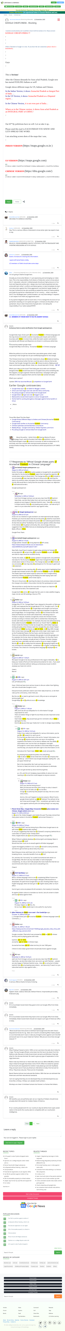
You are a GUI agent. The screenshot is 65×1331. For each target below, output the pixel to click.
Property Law (34, 1266)
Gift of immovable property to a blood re (18, 1229)
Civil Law (15, 1263)
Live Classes (10, 6)
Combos (18, 6)
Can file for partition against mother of (18, 1218)
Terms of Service (24, 1320)
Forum (4, 1310)
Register (60, 2)
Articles (5, 1307)
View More (5, 1186)
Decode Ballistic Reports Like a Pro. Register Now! (32, 10)
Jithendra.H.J (12, 254)
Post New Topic (33, 1289)
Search (58, 1252)
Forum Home (33, 1278)
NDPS (41, 6)
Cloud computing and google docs (46, 1185)
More (57, 6)
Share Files (36, 1313)
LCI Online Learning (54, 1316)
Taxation (42, 1266)
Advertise (17, 1320)
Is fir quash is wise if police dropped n (18, 1244)
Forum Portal (33, 1280)
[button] (58, 20)
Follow (17, 202)
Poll (34, 1310)
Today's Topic (33, 1284)
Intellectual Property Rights (22, 1266)
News (19, 1307)
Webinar (51, 1313)
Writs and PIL (33, 6)
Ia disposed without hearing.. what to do (15, 1167)
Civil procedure (8, 1169)
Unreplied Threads (32, 1198)
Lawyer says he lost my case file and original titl (17, 1180)
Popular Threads (33, 1286)
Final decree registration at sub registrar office (17, 1172)
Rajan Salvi (11, 989)
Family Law (42, 1263)
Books (25, 6)
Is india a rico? (40, 1174)
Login (53, 2)
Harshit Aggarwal (13, 980)
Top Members (21, 1316)
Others (55, 1266)
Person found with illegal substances (14, 1165)
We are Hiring (10, 1320)
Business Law (7, 1263)
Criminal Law (34, 1263)
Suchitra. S (11, 228)
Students (48, 1266)
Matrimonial (49, 6)
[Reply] (58, 223)
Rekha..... (11, 272)
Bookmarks (36, 1316)
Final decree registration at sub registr (18, 1225)
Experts (20, 1310)
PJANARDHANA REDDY (14, 241)
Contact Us (13, 1322)
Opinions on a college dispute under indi (18, 1240)
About (4, 1320)
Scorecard (36, 1307)
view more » (58, 1248)
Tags (50, 1310)
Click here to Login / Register (14, 1143)
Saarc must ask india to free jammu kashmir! (49, 1176)
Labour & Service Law (52, 1263)
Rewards (51, 1307)
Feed (19, 1313)
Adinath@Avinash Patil (14, 217)
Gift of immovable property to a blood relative (17, 1178)
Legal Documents (8, 1266)
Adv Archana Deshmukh (15, 19)
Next (37, 1124)
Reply (8, 202)
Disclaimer (32, 1320)
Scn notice (7, 1183)
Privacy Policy (6, 1322)
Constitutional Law (24, 1263)
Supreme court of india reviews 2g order (47, 1178)
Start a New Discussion (32, 1194)
